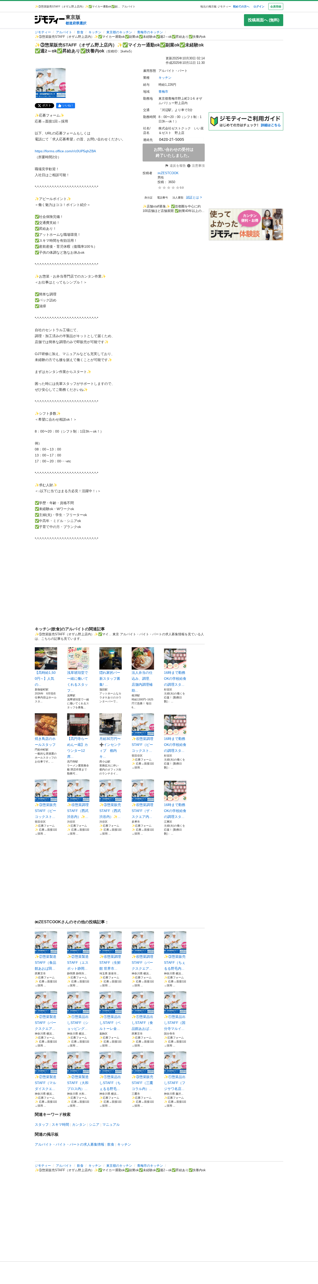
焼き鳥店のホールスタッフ (45, 742)
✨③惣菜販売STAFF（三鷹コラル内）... (142, 1083)
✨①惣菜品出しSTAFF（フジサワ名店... (175, 1083)
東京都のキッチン (119, 32)
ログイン (258, 6)
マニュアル (111, 1124)
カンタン (79, 1124)
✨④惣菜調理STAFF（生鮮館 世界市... (110, 962)
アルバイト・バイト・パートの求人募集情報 (69, 1144)
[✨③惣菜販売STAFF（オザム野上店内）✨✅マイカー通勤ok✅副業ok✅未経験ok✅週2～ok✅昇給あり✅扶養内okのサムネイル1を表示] (51, 83)
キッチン (94, 32)
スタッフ (42, 1124)
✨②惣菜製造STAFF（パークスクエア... (45, 1023)
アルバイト (64, 32)
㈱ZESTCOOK (168, 173)
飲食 (80, 32)
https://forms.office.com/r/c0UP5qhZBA (65, 151)
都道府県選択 (76, 23)
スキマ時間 (60, 1124)
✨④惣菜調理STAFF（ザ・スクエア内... (142, 811)
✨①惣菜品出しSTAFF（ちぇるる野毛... (110, 1083)
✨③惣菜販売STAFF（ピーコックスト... (45, 811)
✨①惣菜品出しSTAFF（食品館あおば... (142, 1023)
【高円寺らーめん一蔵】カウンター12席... (77, 748)
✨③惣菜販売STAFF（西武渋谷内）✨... (110, 811)
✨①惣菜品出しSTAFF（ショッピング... (78, 1023)
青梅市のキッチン (150, 32)
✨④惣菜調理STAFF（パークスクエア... (142, 962)
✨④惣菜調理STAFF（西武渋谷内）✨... (78, 811)
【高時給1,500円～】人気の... (45, 678)
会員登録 (275, 6)
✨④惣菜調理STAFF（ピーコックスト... (142, 745)
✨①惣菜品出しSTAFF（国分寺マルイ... (175, 1023)
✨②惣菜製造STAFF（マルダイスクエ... (45, 1083)
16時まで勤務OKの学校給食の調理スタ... (175, 678)
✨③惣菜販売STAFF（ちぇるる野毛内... (175, 962)
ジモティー (43, 32)
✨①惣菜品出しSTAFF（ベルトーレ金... (110, 1023)
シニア (94, 1124)
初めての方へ (241, 6)
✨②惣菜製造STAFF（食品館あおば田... (45, 962)
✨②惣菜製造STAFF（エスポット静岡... (78, 962)
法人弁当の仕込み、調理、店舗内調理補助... (142, 681)
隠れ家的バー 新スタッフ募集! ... (109, 678)
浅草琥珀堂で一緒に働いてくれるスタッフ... (77, 681)
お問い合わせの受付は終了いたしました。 (174, 152)
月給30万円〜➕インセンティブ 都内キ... (110, 748)
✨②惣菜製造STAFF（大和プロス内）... (78, 1083)
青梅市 (163, 91)
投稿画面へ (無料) (263, 20)
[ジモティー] (50, 20)
